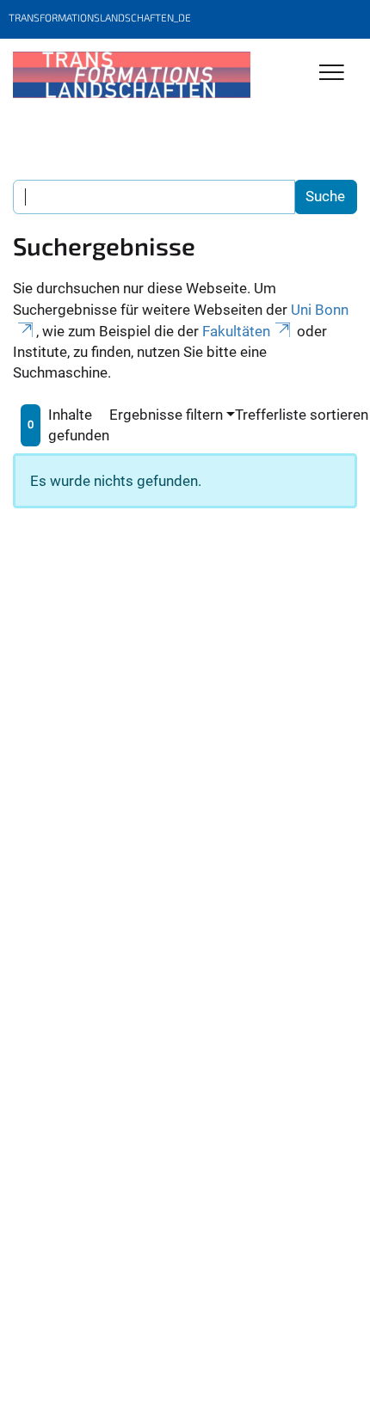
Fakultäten (236, 331)
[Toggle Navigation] (331, 73)
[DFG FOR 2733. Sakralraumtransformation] (131, 75)
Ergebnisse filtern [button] (166, 414)
